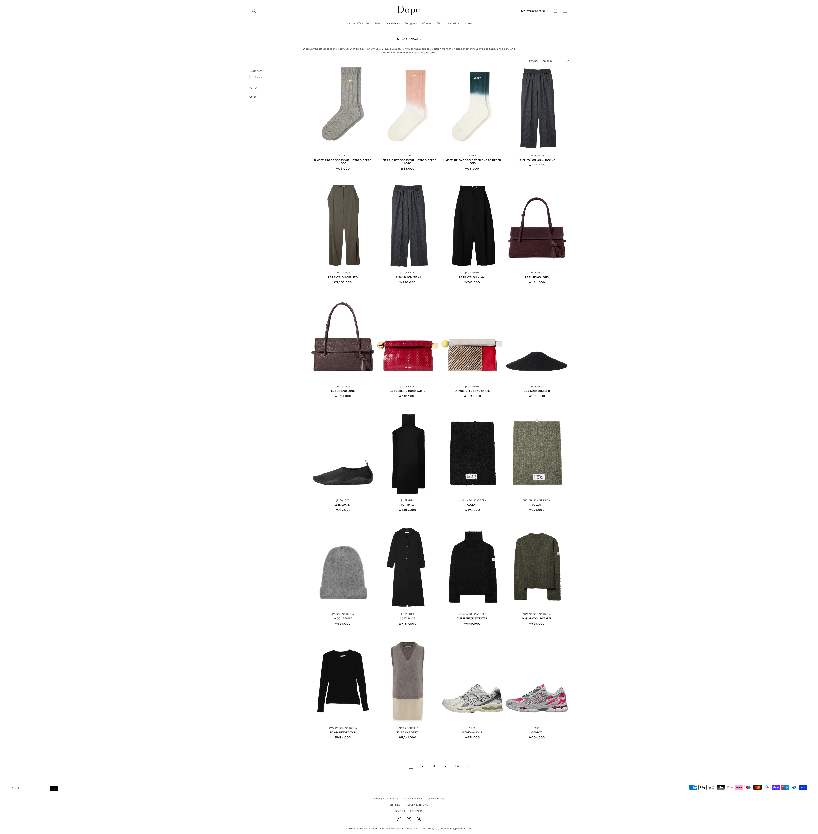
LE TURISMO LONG (537, 277)
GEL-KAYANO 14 (472, 732)
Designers (255, 70)
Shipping (395, 804)
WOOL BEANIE (343, 618)
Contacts (416, 811)
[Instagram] (399, 820)
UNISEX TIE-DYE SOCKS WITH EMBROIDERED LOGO (408, 161)
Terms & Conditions (385, 798)
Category (255, 87)
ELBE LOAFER (343, 504)
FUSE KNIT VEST (407, 732)
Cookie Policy (436, 798)
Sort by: (533, 60)
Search (400, 811)
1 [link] (411, 765)
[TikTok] (419, 820)
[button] (254, 10)
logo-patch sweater (537, 618)
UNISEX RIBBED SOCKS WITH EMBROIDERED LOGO (343, 161)
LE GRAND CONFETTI (537, 391)
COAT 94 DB (407, 618)
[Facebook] (409, 820)
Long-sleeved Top (343, 732)
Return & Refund (417, 804)
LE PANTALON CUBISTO (343, 277)
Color (252, 96)
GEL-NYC (536, 732)
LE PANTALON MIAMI (408, 277)
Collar (472, 504)
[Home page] (409, 10)
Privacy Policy (412, 798)
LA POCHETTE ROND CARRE (407, 391)
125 (457, 765)
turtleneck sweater (472, 618)
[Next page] (468, 765)
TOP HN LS (408, 504)
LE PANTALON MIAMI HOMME (536, 160)
